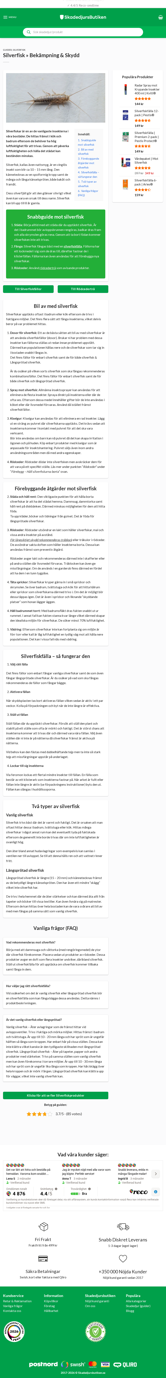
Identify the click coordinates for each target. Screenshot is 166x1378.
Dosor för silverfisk (23, 333)
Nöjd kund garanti (97, 1301)
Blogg (130, 1311)
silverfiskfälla (73, 246)
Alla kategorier (136, 1301)
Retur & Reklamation (17, 1301)
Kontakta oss (12, 1311)
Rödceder (16, 462)
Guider (7, 49)
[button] (10, 17)
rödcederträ (48, 268)
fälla (25, 664)
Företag (49, 1306)
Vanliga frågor (13, 1306)
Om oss (90, 1306)
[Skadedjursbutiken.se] (83, 17)
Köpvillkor (51, 1301)
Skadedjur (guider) (138, 1306)
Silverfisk (19, 49)
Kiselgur (15, 418)
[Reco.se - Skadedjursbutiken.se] (14, 1331)
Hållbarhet (51, 1311)
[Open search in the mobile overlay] (83, 32)
